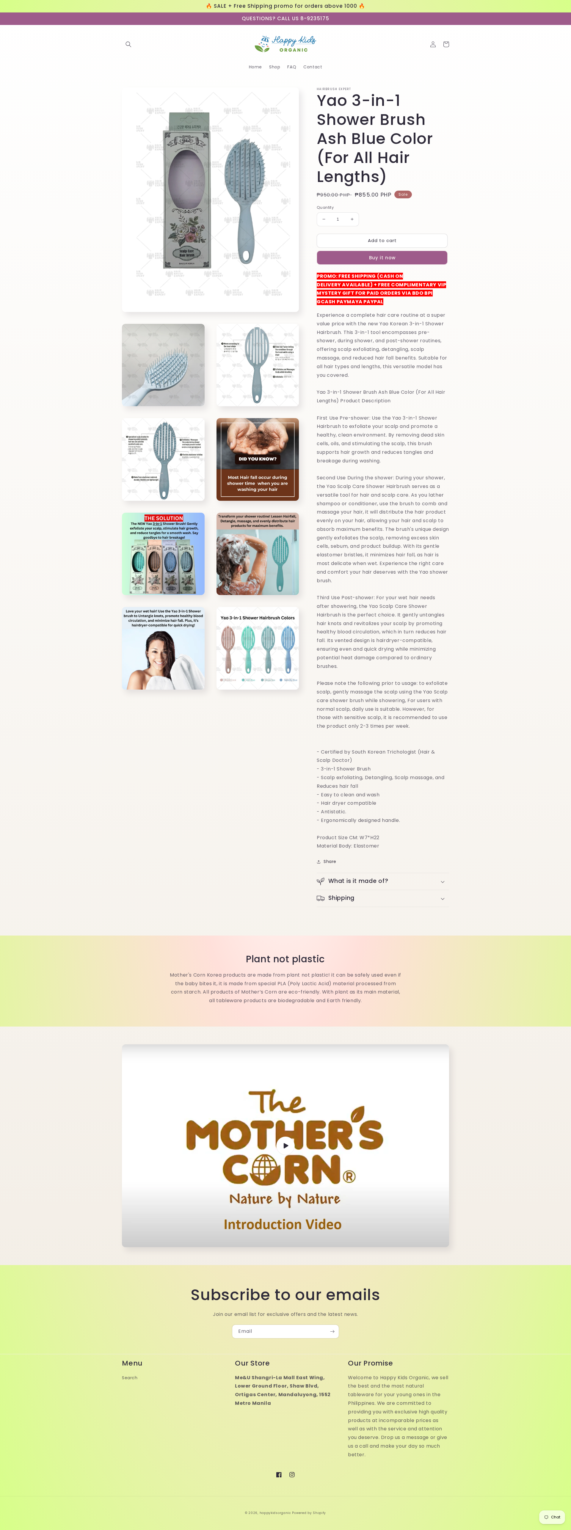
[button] (128, 44)
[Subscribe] (332, 1331)
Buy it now (382, 258)
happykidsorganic (275, 1513)
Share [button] (330, 861)
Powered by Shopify (309, 1513)
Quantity (325, 207)
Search (130, 1378)
